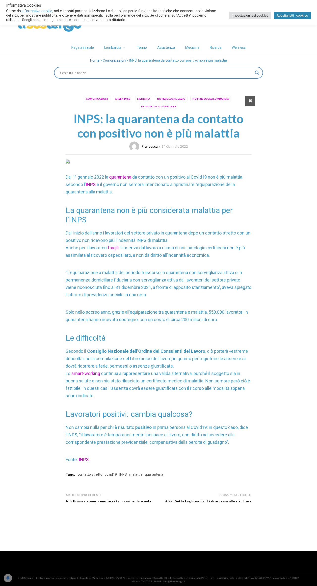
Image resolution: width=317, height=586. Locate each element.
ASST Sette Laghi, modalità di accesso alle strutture (208, 501)
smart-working (86, 373)
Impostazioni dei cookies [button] (250, 15)
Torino (142, 47)
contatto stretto (90, 474)
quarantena (120, 177)
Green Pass (122, 98)
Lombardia (112, 47)
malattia (135, 474)
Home (95, 60)
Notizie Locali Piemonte (158, 106)
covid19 (111, 474)
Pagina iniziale (82, 47)
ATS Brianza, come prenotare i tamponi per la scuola (108, 501)
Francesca (150, 146)
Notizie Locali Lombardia (210, 98)
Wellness (239, 47)
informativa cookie (37, 11)
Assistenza (166, 47)
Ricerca (215, 47)
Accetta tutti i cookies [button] (292, 15)
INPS (91, 184)
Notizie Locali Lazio (171, 98)
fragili (114, 247)
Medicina (192, 47)
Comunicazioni (114, 60)
